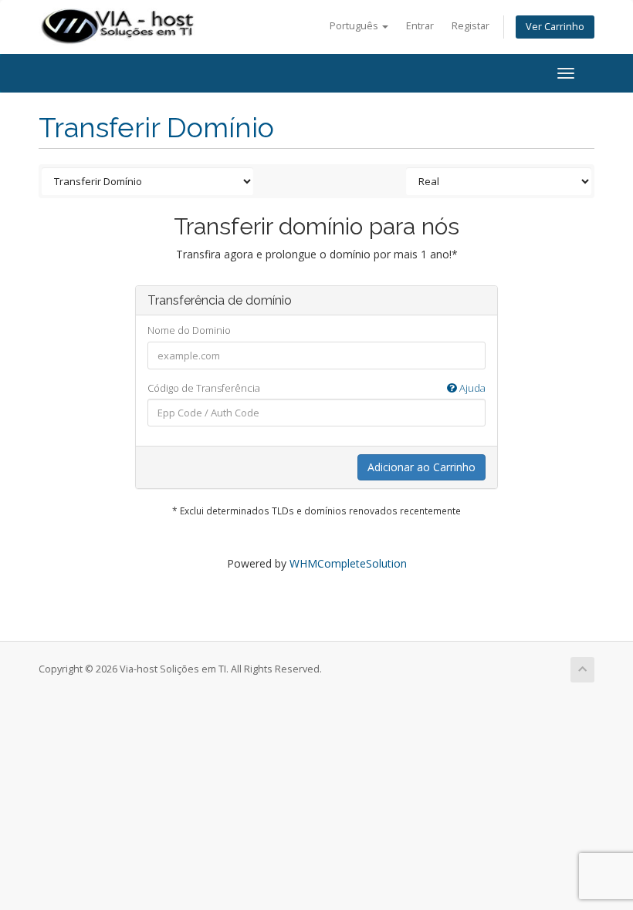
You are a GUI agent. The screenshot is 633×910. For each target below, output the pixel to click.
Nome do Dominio (189, 330)
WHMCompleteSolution (348, 563)
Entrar (420, 25)
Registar (470, 25)
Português (355, 25)
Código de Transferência (316, 388)
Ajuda (471, 388)
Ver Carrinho (555, 26)
